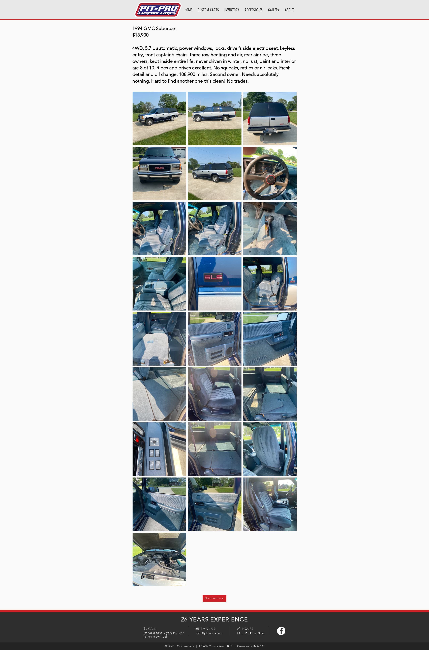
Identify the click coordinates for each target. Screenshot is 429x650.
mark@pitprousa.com (209, 633)
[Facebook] (281, 631)
